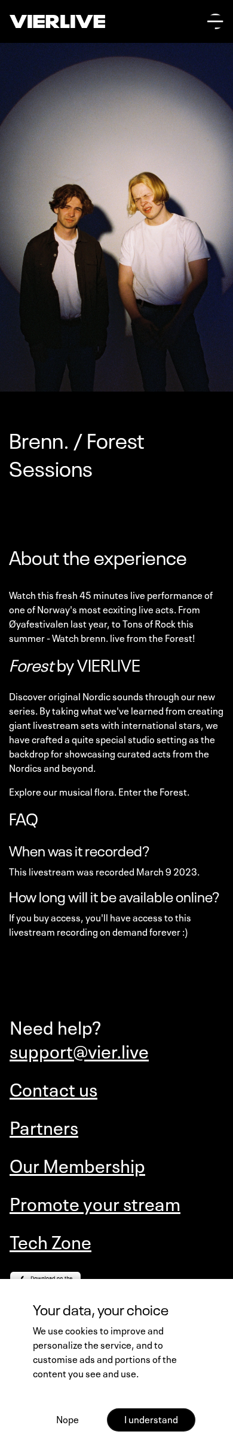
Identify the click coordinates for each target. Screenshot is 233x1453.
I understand (151, 1418)
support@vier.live (79, 1050)
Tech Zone (50, 1241)
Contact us (53, 1088)
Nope (67, 1418)
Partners (44, 1126)
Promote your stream (95, 1203)
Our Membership (77, 1164)
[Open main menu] (215, 22)
